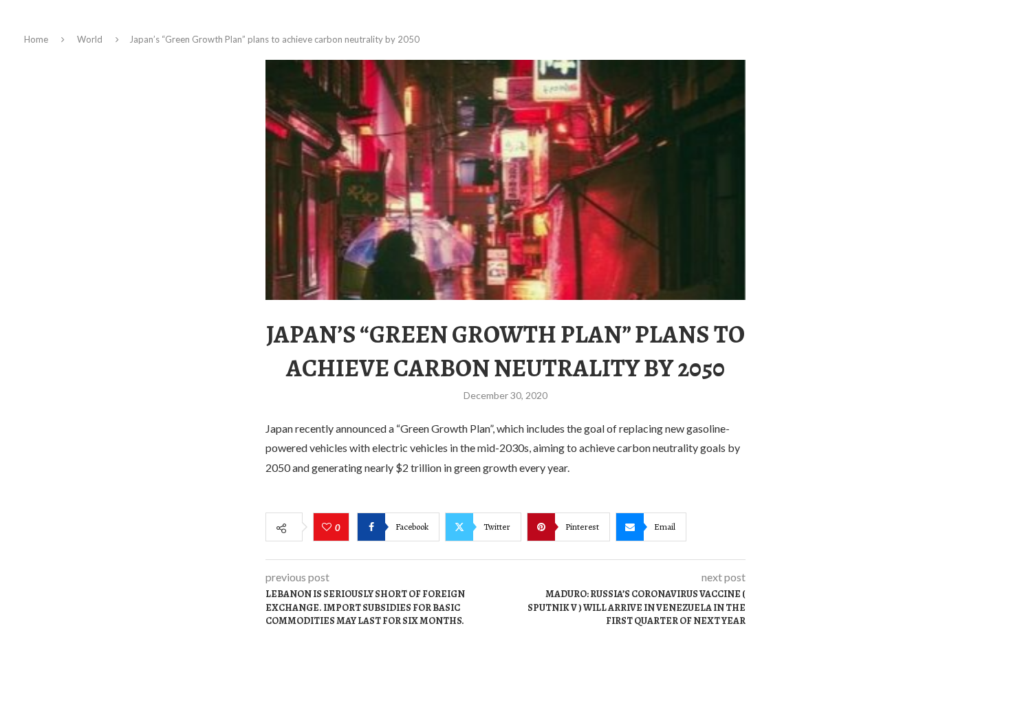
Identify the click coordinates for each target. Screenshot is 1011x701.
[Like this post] (328, 527)
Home (36, 39)
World (89, 39)
